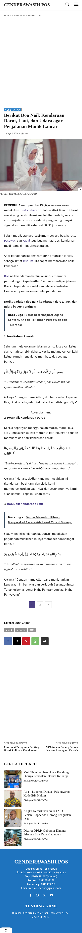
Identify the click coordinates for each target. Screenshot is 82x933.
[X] (17, 641)
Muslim (28, 261)
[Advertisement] (41, 62)
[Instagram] (37, 895)
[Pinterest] (26, 641)
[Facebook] (8, 641)
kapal (26, 240)
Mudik (9, 630)
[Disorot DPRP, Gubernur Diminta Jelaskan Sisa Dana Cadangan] (12, 837)
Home (7, 15)
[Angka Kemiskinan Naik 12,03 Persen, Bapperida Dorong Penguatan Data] (12, 818)
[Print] (45, 641)
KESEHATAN (34, 15)
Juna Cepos (22, 623)
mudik (24, 210)
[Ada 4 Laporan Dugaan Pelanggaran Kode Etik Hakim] (12, 798)
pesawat (10, 240)
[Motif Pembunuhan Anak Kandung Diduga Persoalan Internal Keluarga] (12, 779)
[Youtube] (51, 895)
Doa (6, 276)
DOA (32, 630)
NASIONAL (19, 15)
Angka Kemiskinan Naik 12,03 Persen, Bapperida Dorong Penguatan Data (47, 814)
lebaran (34, 210)
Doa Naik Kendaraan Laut (25, 504)
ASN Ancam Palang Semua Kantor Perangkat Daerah (62, 749)
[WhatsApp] (35, 641)
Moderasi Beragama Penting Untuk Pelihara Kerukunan (21, 749)
